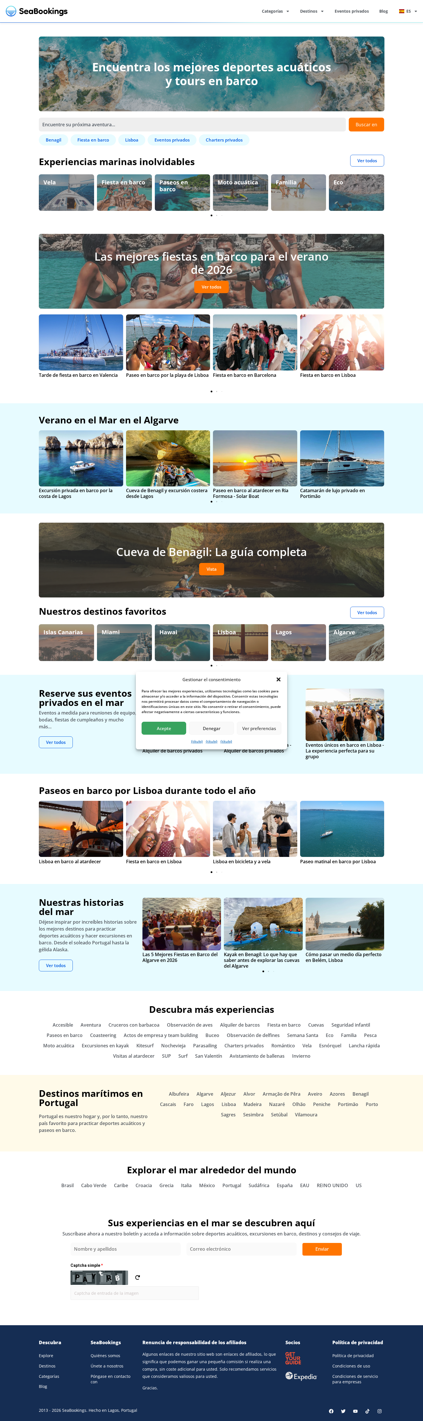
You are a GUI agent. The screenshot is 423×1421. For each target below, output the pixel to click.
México (207, 1185)
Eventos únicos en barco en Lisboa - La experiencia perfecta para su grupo (345, 751)
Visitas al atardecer (134, 1056)
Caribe (121, 1185)
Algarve (287, 632)
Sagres (228, 1114)
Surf (183, 1056)
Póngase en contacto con (110, 1379)
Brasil (67, 1185)
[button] (278, 679)
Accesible (63, 1025)
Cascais (168, 1104)
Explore (46, 1355)
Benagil (360, 1094)
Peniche (321, 1104)
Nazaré (277, 1104)
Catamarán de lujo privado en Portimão (332, 493)
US (359, 1185)
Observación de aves (190, 1025)
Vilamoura (306, 1114)
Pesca (370, 1035)
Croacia (144, 1185)
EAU (304, 1185)
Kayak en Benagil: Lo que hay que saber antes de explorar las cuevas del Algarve (262, 960)
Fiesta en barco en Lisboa (328, 375)
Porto (372, 1104)
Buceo (212, 1035)
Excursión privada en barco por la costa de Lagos (76, 493)
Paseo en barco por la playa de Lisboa (167, 375)
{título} (197, 741)
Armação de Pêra (281, 1094)
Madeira (252, 1104)
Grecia (166, 1185)
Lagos (226, 632)
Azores (337, 1094)
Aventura (91, 1025)
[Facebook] (331, 1411)
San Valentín (208, 1056)
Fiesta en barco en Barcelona (244, 375)
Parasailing (205, 1045)
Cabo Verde (93, 1185)
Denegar (211, 728)
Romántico (283, 1045)
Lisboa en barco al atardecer (70, 861)
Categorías (272, 11)
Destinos (308, 11)
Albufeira (179, 1094)
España (345, 632)
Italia (186, 1185)
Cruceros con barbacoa (133, 1025)
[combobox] (192, 124)
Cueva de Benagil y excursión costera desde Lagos (166, 493)
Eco (280, 182)
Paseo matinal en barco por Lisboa (338, 861)
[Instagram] (379, 1411)
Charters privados (244, 1045)
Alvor (249, 1094)
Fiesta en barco (65, 182)
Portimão (348, 1104)
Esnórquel (330, 1045)
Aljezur (228, 1094)
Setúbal (279, 1114)
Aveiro (315, 1094)
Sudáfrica (259, 1185)
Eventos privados (352, 11)
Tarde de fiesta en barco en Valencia (78, 375)
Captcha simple (86, 1265)
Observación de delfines (356, 185)
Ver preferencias (259, 728)
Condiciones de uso (351, 1366)
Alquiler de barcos (240, 1025)
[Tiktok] (367, 1411)
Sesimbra (253, 1114)
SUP (166, 1056)
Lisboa (170, 632)
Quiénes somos (105, 1355)
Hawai (111, 632)
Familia (228, 182)
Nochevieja (173, 1045)
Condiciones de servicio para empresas (355, 1379)
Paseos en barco (116, 185)
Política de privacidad (353, 1355)
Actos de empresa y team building (161, 1035)
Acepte (164, 728)
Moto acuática (179, 182)
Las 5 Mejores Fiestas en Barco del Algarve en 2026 (180, 957)
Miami (53, 632)
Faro (189, 1104)
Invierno (301, 1056)
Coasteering (103, 1035)
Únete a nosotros (107, 1366)
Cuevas (316, 1025)
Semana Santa (302, 1035)
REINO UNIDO (332, 1185)
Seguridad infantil (350, 1025)
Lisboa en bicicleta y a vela (241, 861)
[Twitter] (343, 1411)
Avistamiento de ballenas (257, 1056)
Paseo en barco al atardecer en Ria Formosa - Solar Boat (250, 493)
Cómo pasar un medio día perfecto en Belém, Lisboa (344, 957)
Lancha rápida (364, 1045)
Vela (307, 1045)
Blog (383, 11)
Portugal (231, 1185)
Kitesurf (145, 1045)
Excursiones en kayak (105, 1045)
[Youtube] (355, 1411)
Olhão (299, 1104)
